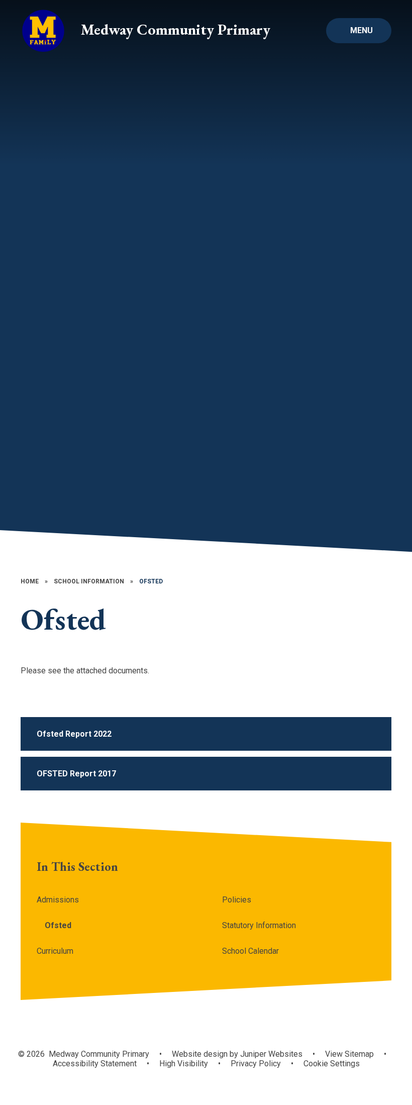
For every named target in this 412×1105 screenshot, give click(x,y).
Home (30, 581)
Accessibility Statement (95, 1063)
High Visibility (183, 1063)
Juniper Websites (271, 1054)
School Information (89, 581)
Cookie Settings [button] (331, 1063)
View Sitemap (349, 1054)
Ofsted (151, 581)
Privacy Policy (256, 1063)
